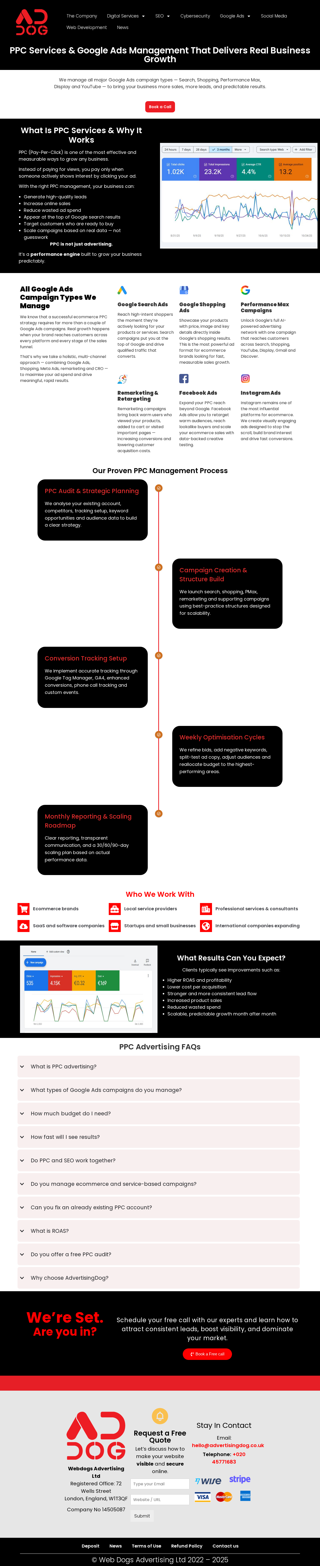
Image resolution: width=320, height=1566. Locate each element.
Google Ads (232, 16)
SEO (160, 16)
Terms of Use (146, 1546)
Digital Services (123, 16)
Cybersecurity (195, 16)
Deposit (91, 1546)
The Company (81, 16)
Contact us (225, 1546)
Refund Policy (186, 1546)
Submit (142, 1516)
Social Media (274, 16)
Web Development (86, 27)
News (122, 27)
